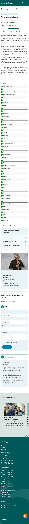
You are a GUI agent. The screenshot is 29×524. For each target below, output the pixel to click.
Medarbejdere (5, 297)
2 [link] (3, 225)
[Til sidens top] (26, 436)
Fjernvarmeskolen (5, 514)
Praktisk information (5, 494)
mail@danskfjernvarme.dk (7, 460)
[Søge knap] (22, 3)
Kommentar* (4, 332)
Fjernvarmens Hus (5, 512)
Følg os (3, 519)
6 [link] (10, 225)
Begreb (4, 83)
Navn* (3, 312)
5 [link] (8, 225)
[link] (12, 225)
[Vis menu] (26, 3)
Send (7, 347)
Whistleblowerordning (6, 496)
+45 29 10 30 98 (10, 283)
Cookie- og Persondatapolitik (8, 490)
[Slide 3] (16, 432)
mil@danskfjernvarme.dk (13, 27)
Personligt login (4, 492)
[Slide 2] (14, 432)
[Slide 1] (13, 432)
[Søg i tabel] (14, 78)
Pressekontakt (4, 507)
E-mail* (3, 319)
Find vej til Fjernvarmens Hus (8, 503)
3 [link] (5, 225)
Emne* (3, 325)
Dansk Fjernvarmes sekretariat (8, 505)
